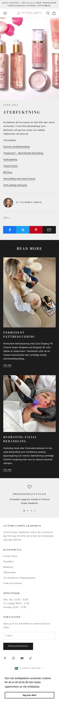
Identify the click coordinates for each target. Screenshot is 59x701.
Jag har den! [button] (29, 695)
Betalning (8, 567)
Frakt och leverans (12, 583)
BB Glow (7, 172)
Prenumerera (18, 646)
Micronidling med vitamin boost (19, 178)
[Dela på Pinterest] (36, 229)
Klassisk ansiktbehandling (16, 146)
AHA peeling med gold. (15, 185)
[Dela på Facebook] (9, 229)
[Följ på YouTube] (22, 658)
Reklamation (9, 572)
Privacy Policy (10, 556)
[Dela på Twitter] (22, 229)
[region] (29, 495)
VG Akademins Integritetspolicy (19, 577)
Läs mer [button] (45, 686)
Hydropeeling (10, 159)
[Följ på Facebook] (5, 658)
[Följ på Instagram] (13, 658)
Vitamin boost (10, 165)
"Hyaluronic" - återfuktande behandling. (23, 153)
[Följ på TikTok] (30, 658)
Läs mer (7, 365)
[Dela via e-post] (49, 229)
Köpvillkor (8, 561)
